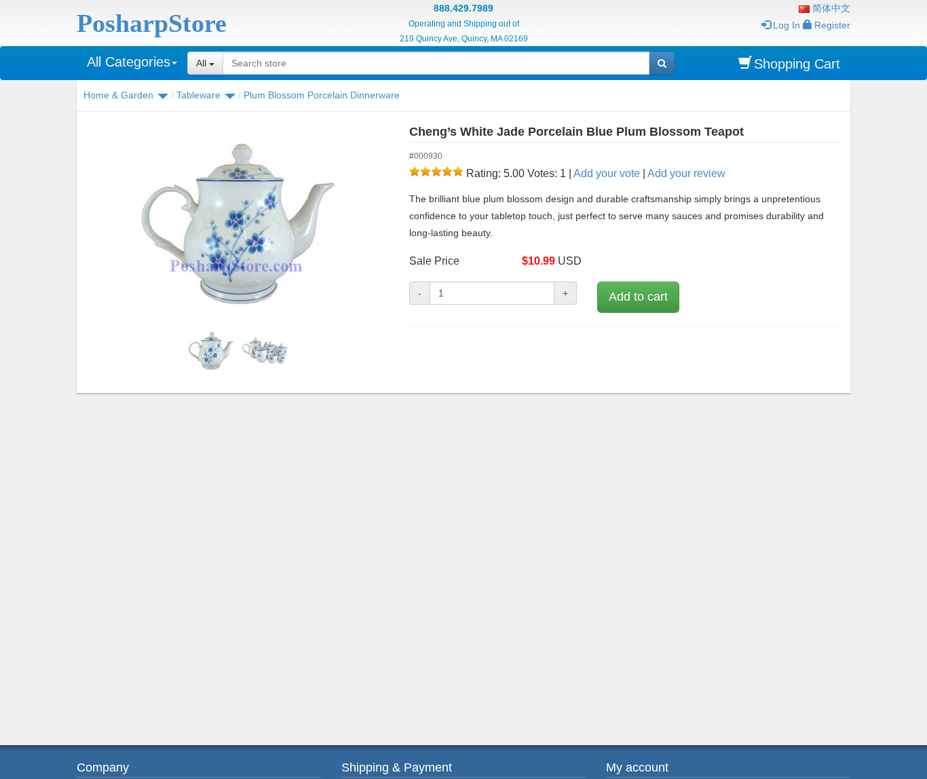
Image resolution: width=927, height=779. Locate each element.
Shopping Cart (797, 63)
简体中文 (830, 8)
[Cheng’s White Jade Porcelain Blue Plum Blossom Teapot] (238, 224)
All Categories (128, 61)
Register (832, 25)
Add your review (686, 173)
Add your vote (606, 173)
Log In (786, 25)
